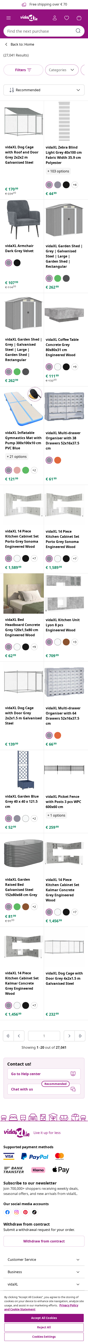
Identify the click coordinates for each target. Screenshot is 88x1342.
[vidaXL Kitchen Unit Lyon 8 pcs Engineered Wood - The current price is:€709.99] (64, 593)
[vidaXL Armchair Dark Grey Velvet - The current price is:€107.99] (23, 220)
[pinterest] (25, 1212)
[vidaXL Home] (29, 18)
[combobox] (44, 31)
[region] (44, 1316)
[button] (44, 1260)
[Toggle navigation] (8, 18)
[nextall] (80, 1036)
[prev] (19, 1036)
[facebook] (7, 1212)
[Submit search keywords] (78, 30)
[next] (69, 1036)
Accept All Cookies (44, 1318)
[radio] (49, 184)
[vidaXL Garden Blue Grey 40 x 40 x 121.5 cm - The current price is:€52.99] (23, 770)
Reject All (44, 1327)
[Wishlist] (66, 17)
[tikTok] (34, 1212)
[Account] (54, 17)
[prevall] (8, 1036)
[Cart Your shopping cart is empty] (79, 17)
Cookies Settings (44, 1337)
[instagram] (16, 1212)
